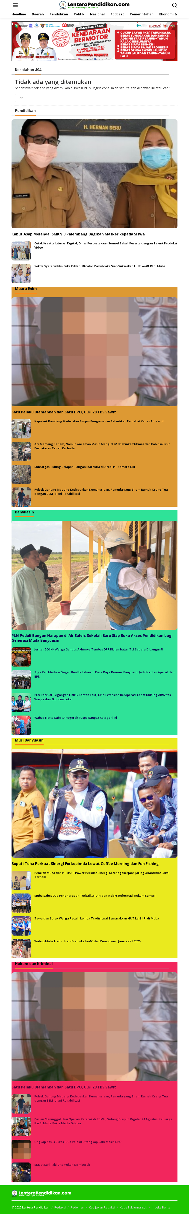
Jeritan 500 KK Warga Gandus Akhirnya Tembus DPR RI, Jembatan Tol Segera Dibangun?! (98, 649)
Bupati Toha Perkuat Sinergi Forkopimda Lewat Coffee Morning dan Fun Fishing (85, 863)
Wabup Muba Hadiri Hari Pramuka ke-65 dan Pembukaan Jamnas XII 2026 (87, 941)
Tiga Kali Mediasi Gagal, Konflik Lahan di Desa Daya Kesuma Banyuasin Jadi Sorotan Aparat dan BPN (104, 674)
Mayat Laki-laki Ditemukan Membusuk (62, 1164)
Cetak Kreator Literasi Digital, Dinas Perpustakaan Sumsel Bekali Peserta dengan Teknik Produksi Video (105, 245)
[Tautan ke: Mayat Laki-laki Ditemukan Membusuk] (21, 1172)
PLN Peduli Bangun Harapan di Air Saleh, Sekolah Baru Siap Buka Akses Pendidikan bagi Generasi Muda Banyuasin (92, 638)
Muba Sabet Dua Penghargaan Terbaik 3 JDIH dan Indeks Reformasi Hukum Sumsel (95, 895)
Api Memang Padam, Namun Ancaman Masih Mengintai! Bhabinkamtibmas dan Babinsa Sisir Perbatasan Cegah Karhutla (102, 446)
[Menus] (15, 5)
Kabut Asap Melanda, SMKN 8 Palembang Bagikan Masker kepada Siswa (78, 234)
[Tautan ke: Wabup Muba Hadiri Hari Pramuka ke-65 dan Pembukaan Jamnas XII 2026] (21, 948)
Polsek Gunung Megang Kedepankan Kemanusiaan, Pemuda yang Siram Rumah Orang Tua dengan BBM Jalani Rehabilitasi (101, 491)
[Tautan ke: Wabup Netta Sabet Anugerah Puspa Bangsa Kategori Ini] (21, 725)
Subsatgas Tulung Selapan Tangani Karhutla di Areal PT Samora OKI (84, 467)
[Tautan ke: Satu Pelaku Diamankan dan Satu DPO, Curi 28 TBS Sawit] (94, 351)
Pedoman (77, 1207)
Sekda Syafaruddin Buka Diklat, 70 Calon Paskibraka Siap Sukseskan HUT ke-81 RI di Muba (99, 266)
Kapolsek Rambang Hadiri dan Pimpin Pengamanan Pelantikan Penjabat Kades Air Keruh (99, 421)
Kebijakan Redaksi (102, 1207)
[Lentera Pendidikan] (95, 5)
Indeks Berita (161, 1207)
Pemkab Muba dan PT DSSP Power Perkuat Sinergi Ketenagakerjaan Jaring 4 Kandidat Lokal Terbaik (101, 875)
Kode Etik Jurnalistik (133, 1207)
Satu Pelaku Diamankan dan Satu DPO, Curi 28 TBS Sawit (64, 412)
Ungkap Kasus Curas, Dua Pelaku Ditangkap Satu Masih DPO (77, 1142)
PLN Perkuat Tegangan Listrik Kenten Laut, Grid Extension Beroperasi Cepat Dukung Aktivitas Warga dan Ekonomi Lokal (102, 697)
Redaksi (60, 1207)
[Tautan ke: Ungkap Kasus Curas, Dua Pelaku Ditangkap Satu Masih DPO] (21, 1149)
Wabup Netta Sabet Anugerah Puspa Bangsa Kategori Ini (75, 718)
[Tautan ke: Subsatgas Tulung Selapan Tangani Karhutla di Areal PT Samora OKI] (21, 474)
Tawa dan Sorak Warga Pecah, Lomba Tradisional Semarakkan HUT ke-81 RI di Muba (96, 918)
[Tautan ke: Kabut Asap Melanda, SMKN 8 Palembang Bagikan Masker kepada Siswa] (94, 173)
